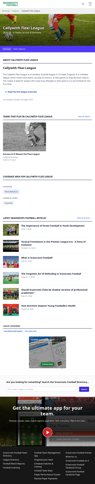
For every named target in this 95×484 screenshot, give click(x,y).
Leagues (15, 11)
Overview (7, 49)
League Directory (11, 459)
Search (84, 389)
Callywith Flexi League (13, 331)
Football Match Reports (14, 463)
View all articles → (84, 218)
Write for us (71, 456)
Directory (6, 11)
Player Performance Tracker (47, 474)
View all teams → (85, 116)
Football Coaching (11, 467)
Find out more (47, 364)
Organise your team (43, 459)
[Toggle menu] (90, 4)
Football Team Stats (43, 470)
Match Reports (19, 49)
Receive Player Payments (45, 478)
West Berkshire (11, 191)
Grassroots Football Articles (79, 452)
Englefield (8, 203)
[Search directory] (83, 4)
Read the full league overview (22, 91)
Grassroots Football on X (77, 460)
